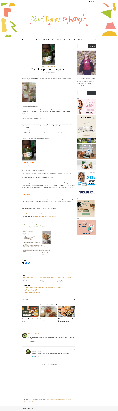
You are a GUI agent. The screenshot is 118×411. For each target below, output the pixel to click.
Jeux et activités (50, 66)
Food (43, 66)
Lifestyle (45, 39)
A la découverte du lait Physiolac (32, 292)
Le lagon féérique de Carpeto (31, 289)
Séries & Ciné (55, 39)
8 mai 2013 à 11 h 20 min (32, 334)
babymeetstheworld (34, 333)
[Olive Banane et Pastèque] (59, 19)
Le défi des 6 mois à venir (30, 290)
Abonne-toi (91, 93)
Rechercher (92, 46)
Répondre (72, 333)
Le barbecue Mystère (46, 319)
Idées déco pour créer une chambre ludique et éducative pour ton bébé (42, 287)
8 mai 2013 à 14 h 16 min (36, 351)
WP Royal (31, 408)
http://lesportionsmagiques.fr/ (34, 213)
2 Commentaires (51, 72)
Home (38, 39)
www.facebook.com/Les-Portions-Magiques (44, 216)
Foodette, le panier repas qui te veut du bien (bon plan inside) (64, 278)
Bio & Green (25, 296)
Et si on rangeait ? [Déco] (27, 277)
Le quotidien (76, 39)
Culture (65, 39)
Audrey (26, 299)
